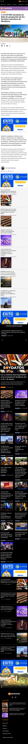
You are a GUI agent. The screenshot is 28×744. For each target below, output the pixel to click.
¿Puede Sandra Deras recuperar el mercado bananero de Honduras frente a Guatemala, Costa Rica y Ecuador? (8, 252)
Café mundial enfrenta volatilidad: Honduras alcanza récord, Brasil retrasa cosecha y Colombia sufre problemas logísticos (21, 472)
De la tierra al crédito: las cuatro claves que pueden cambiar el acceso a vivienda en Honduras (7, 556)
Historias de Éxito (7, 733)
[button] (2, 46)
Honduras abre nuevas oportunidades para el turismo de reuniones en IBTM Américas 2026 (21, 495)
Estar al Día (3, 4)
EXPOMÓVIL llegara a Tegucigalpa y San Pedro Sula (21, 534)
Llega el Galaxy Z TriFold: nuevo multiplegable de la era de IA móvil (11, 347)
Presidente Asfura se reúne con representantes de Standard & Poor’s (6, 515)
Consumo (14, 4)
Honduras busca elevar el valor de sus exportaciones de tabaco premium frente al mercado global (8, 211)
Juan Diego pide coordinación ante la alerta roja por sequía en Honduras (6, 535)
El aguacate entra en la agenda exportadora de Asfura (20, 448)
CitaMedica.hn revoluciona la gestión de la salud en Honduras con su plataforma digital (8, 293)
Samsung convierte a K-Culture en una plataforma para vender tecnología (7, 231)
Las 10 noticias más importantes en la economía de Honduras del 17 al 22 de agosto (8, 191)
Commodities (21, 4)
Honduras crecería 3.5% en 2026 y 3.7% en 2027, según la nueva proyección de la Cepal (8, 273)
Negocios (9, 4)
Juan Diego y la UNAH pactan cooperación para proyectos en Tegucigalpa (21, 515)
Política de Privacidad (8, 737)
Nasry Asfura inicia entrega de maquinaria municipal (6, 470)
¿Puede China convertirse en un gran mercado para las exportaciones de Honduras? (7, 495)
